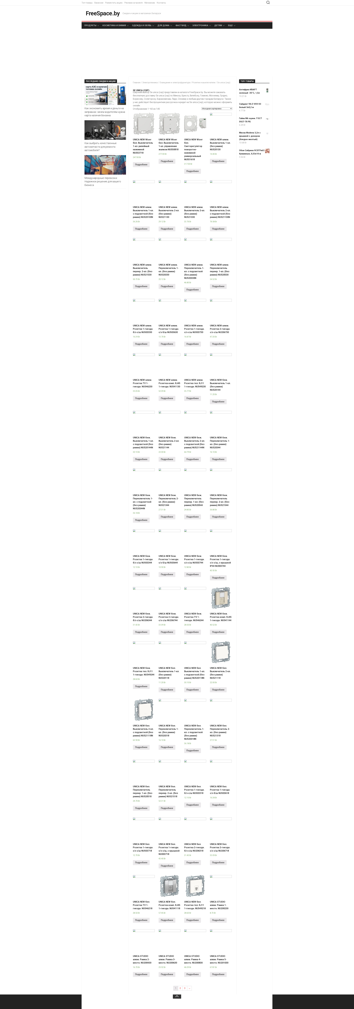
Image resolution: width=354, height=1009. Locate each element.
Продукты (90, 25)
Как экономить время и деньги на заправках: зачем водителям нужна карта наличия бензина (104, 112)
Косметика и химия (114, 25)
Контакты (161, 3)
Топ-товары (87, 3)
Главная (136, 82)
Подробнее (141, 164)
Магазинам (150, 3)
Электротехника (150, 82)
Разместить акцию (114, 3)
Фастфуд (180, 25)
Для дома (163, 25)
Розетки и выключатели (203, 82)
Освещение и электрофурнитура (175, 82)
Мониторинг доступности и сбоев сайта (105, 1003)
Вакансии (98, 3)
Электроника (200, 25)
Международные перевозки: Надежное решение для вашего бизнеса (102, 181)
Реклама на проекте (133, 3)
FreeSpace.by (103, 13)
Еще (230, 25)
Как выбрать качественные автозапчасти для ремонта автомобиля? (100, 147)
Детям (218, 25)
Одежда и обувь (141, 25)
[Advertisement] (130, 53)
